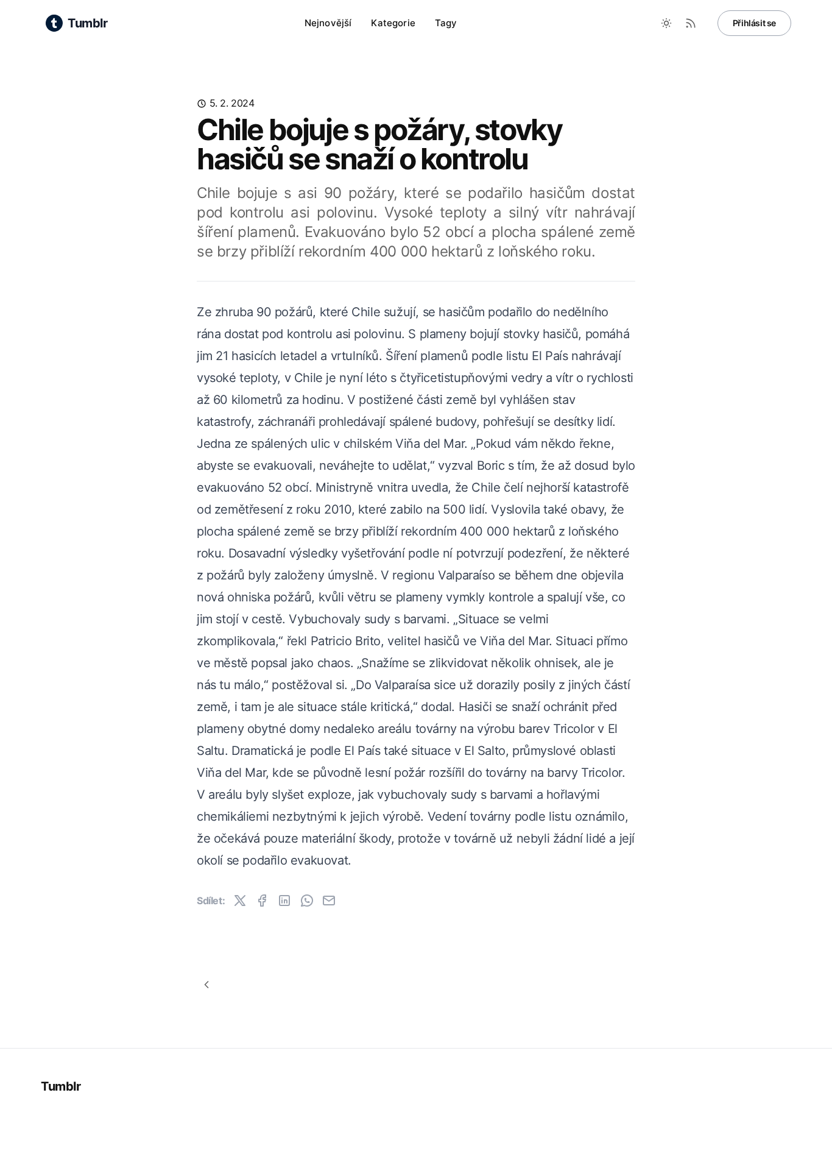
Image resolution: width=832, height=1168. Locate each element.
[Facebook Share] (262, 900)
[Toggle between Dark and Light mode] (666, 23)
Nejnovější (328, 23)
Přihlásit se (754, 23)
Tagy (446, 23)
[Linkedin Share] (284, 900)
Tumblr (61, 1086)
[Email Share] (329, 900)
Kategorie (393, 23)
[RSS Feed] (691, 23)
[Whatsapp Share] (307, 900)
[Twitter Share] (240, 900)
